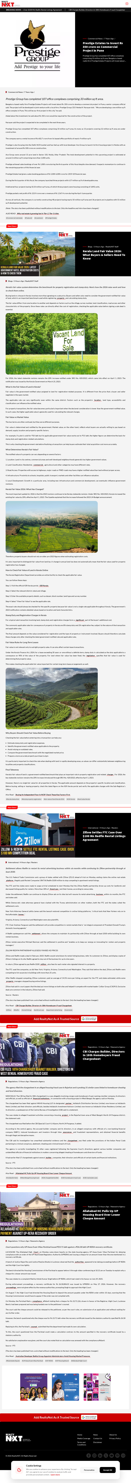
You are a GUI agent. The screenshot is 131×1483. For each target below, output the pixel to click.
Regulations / (93, 1047)
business (99, 894)
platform (10, 880)
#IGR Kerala (71, 799)
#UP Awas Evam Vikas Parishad (32, 1361)
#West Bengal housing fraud (29, 1178)
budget (45, 756)
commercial (38, 465)
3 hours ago (99, 247)
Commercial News (15, 92)
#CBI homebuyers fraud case (71, 1178)
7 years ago (109, 38)
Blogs (10, 281)
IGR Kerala (43, 585)
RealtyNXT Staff (112, 247)
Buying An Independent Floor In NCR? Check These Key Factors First (43, 795)
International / (94, 828)
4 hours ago (105, 828)
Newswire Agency (118, 1047)
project (65, 1115)
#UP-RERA (49, 1361)
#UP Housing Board (62, 1361)
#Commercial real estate (14, 218)
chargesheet (73, 1140)
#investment (39, 218)
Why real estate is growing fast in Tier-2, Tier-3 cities (38, 213)
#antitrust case (39, 1010)
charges (110, 774)
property (61, 298)
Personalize (89, 1470)
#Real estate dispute (13, 1361)
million (43, 964)
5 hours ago (104, 1047)
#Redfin (16, 1010)
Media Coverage (83, 1438)
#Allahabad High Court (79, 1361)
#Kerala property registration (31, 799)
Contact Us (97, 1438)
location (97, 400)
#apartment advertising (54, 1010)
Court (36, 1252)
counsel (34, 1326)
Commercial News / (96, 38)
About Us (113, 1435)
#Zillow (8, 1010)
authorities (79, 1262)
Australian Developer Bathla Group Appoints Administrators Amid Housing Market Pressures (53, 1356)
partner (69, 1103)
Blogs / (91, 247)
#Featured (28, 218)
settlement (36, 933)
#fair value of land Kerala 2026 (54, 799)
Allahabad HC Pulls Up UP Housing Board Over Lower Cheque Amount (44, 1173)
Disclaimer (97, 1442)
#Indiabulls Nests (12, 1178)
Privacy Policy (115, 1438)
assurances (67, 1132)
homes (21, 914)
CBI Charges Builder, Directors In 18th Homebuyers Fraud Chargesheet (45, 10)
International (13, 862)
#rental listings (26, 1010)
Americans (54, 889)
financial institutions (41, 1098)
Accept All (107, 1470)
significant (80, 620)
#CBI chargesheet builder (50, 1178)
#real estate (68, 1010)
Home (79, 1435)
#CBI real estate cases (90, 1178)
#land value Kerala (84, 799)
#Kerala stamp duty (12, 799)
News (95, 1435)
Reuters (115, 828)
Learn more (55, 1475)
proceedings (11, 1287)
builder (49, 1157)
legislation (91, 655)
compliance (37, 1301)
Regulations (13, 1081)
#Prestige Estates (51, 218)
